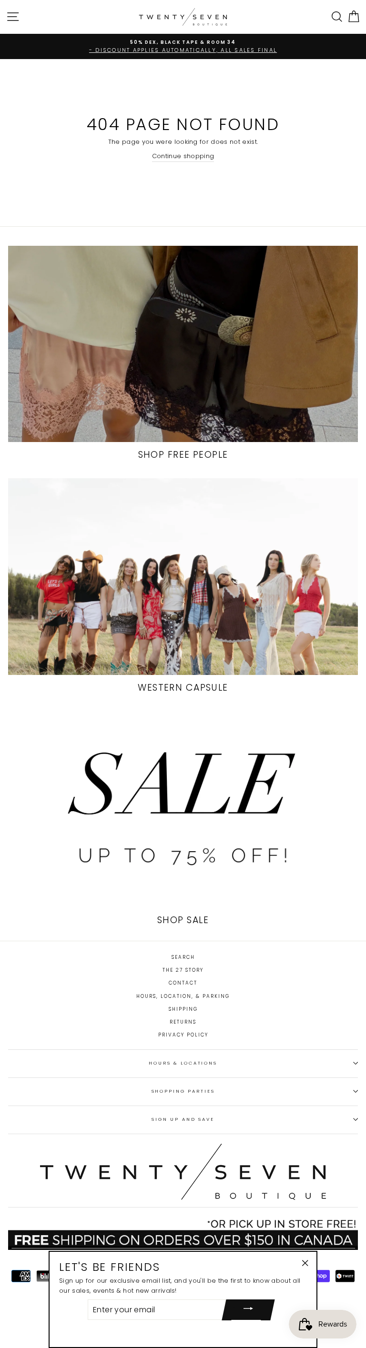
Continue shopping (183, 156)
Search (183, 957)
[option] (187, 42)
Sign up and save (183, 1119)
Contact (183, 982)
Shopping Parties (183, 1091)
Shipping (183, 1009)
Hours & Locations (183, 1063)
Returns (183, 1022)
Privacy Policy (183, 1034)
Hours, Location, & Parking (183, 996)
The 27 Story (183, 970)
